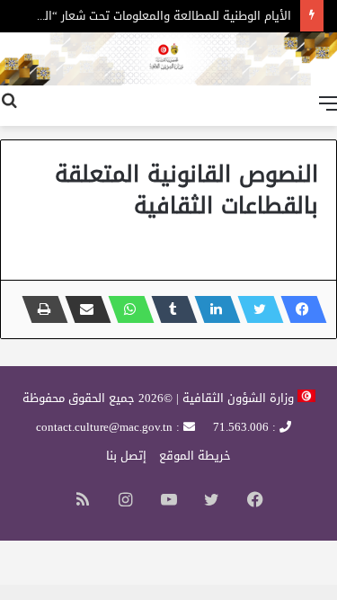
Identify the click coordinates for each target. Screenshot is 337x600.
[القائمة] (328, 103)
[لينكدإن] (212, 309)
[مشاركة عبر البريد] (83, 309)
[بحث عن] (9, 103)
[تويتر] (255, 309)
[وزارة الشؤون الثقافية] (168, 58)
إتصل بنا (126, 455)
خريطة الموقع (195, 455)
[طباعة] (40, 309)
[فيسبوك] (298, 309)
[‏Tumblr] (169, 309)
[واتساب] (126, 309)
